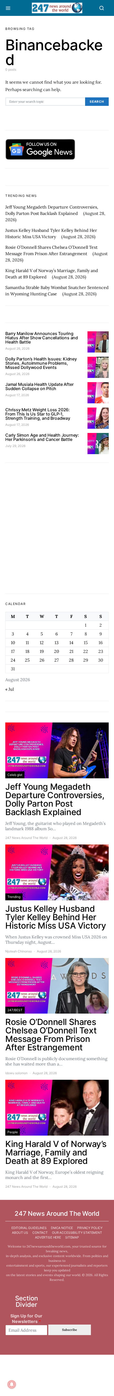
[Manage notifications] (11, 1384)
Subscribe (69, 1330)
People (12, 1132)
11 (27, 642)
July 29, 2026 (15, 446)
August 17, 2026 (17, 395)
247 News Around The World (26, 838)
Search (97, 101)
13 (57, 642)
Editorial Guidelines (29, 1228)
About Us (20, 1233)
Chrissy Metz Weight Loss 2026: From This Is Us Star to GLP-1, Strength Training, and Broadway (37, 414)
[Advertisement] (57, 528)
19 (42, 651)
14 (71, 642)
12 (42, 642)
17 (13, 651)
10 (13, 642)
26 (42, 660)
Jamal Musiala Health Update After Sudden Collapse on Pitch (39, 386)
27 (56, 660)
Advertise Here (48, 1237)
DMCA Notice (62, 1228)
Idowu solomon (16, 1073)
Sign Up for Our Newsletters (26, 1318)
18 (27, 651)
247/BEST (15, 1010)
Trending (13, 897)
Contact (40, 1233)
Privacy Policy (90, 1228)
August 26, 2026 (17, 348)
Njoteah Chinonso (18, 951)
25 (27, 660)
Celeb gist (14, 775)
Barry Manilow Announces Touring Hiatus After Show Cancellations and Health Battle (41, 338)
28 (71, 660)
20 (56, 651)
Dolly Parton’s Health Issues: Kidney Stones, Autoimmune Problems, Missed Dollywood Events (41, 363)
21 (71, 651)
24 (13, 660)
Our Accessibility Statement (77, 1233)
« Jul (9, 689)
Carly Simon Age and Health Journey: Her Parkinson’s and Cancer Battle (42, 437)
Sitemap (72, 1237)
